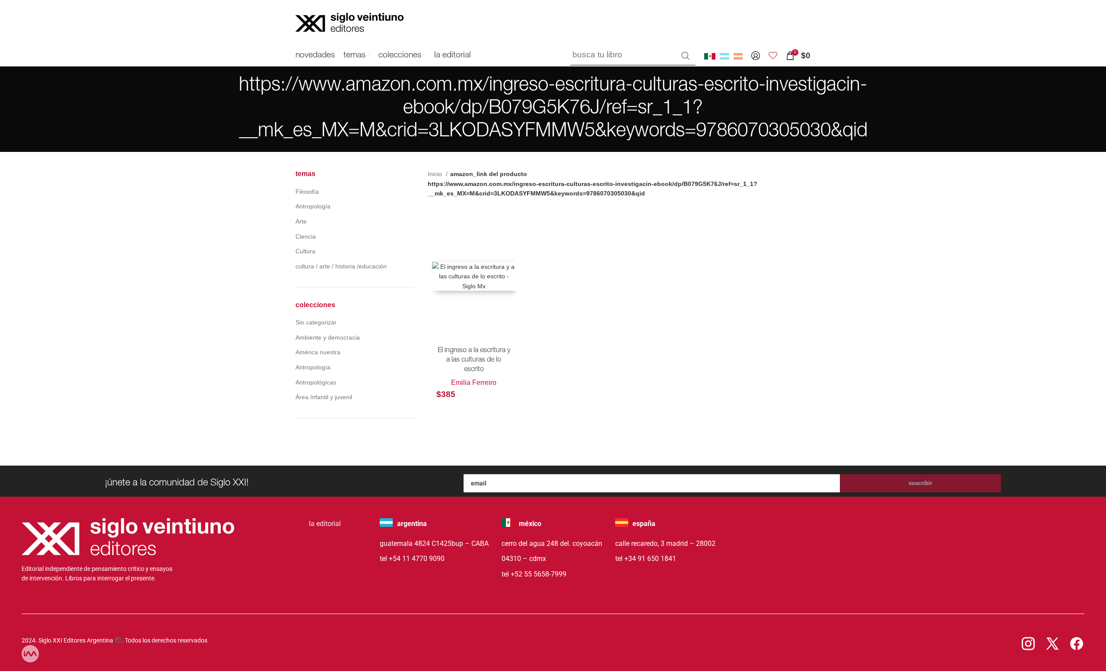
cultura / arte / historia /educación (341, 266)
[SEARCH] (686, 56)
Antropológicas (316, 382)
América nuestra (318, 352)
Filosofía (307, 191)
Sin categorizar (316, 322)
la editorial (325, 524)
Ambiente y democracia (328, 337)
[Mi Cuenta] (755, 55)
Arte (301, 221)
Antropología (313, 206)
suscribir (920, 483)
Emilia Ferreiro (473, 382)
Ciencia (306, 236)
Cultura (305, 251)
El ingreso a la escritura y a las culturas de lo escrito (474, 360)
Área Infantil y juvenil (324, 397)
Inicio (436, 173)
